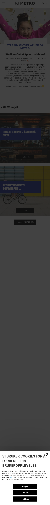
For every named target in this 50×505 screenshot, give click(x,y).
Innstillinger (25, 499)
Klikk (11, 477)
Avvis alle (25, 493)
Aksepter (25, 486)
